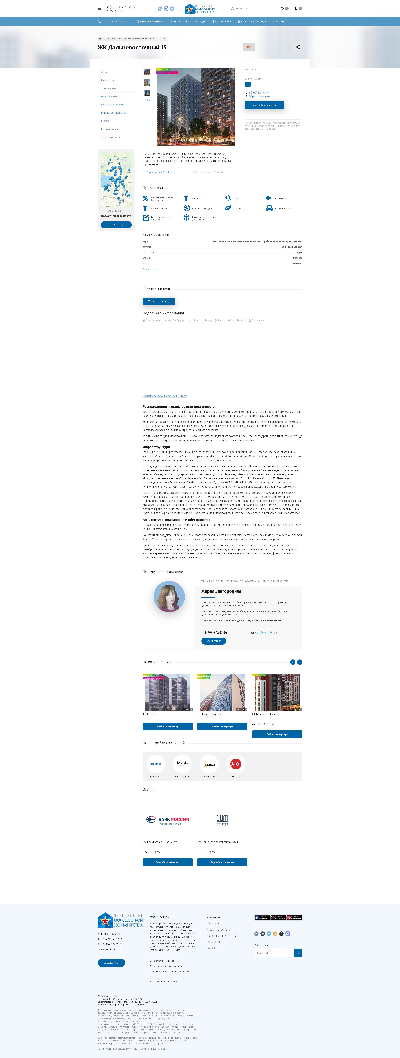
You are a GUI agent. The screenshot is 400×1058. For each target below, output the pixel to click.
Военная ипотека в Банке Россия (160, 842)
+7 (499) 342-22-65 (111, 939)
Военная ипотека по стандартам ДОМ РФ (219, 842)
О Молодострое (216, 923)
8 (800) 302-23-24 (119, 7)
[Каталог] (100, 39)
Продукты (181, 320)
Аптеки (242, 320)
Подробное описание (168, 862)
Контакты (212, 948)
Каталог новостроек (218, 930)
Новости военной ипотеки (222, 936)
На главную (213, 917)
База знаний (214, 942)
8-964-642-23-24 (216, 632)
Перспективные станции (158, 320)
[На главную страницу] (200, 8)
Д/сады (208, 320)
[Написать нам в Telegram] (172, 8)
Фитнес (221, 320)
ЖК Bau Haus (149, 714)
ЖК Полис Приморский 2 (210, 714)
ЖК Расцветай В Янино (264, 714)
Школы (196, 320)
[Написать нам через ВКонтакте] (161, 8)
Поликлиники (258, 320)
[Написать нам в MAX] (167, 8)
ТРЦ (232, 320)
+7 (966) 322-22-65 (111, 944)
